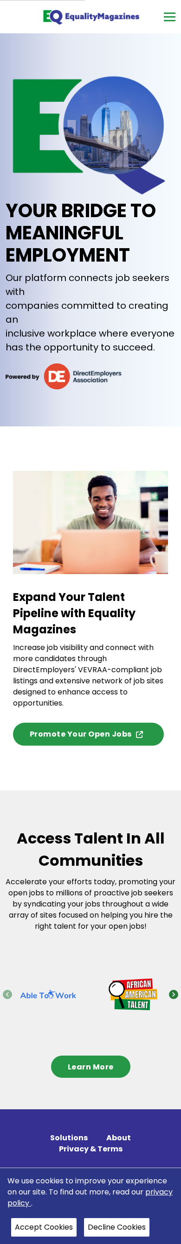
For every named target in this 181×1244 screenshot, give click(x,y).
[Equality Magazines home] (91, 17)
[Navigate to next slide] (173, 994)
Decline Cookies (117, 1227)
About (118, 1137)
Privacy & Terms (91, 1149)
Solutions (69, 1137)
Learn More (91, 1066)
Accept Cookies (44, 1227)
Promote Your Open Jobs (81, 734)
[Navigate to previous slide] (7, 994)
